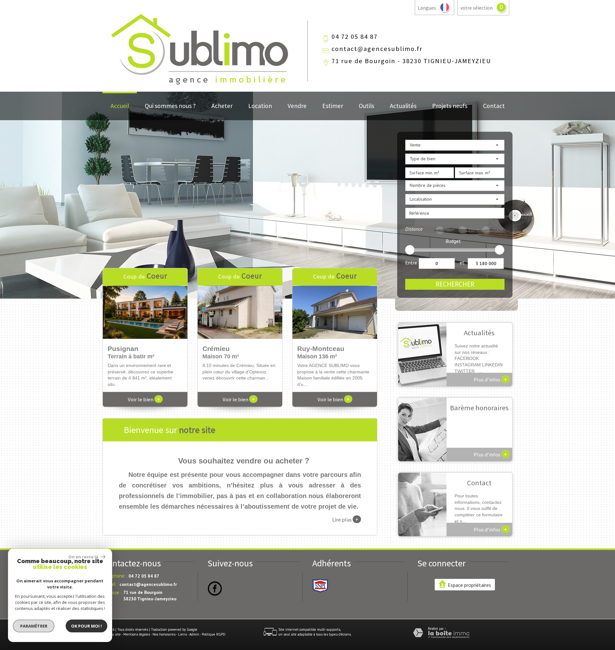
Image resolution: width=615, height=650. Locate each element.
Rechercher (455, 284)
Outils (366, 106)
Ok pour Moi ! (86, 626)
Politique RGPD (214, 634)
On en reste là (84, 557)
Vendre (297, 106)
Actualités (403, 106)
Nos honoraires (164, 634)
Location (260, 106)
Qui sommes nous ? (170, 106)
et (462, 262)
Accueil (120, 106)
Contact (494, 106)
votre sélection (476, 8)
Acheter (222, 106)
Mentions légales (136, 634)
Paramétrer (33, 626)
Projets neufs (449, 106)
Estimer (332, 106)
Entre (411, 262)
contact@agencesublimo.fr (377, 49)
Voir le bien (144, 399)
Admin (194, 634)
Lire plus (345, 519)
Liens (182, 634)
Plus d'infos (490, 379)
